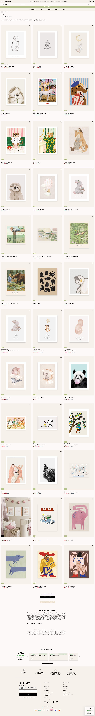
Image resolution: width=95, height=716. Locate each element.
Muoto (48, 9)
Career (45, 688)
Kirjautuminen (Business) (48, 699)
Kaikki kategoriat (32, 9)
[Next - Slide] (79, 656)
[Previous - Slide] (28, 656)
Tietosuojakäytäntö (24, 697)
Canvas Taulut (29, 4)
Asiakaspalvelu (66, 684)
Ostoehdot (65, 688)
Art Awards (46, 697)
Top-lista (12, 4)
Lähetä (27, 694)
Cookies (64, 690)
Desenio (50, 712)
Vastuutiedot (46, 686)
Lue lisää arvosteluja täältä (47, 663)
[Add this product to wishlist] (29, 26)
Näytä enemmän (47, 597)
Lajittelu (63, 9)
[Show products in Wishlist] (90, 4)
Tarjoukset (47, 4)
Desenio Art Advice (66, 682)
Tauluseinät (54, 4)
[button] (89, 711)
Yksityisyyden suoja (66, 692)
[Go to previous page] (41, 602)
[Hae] (88, 4)
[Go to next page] (54, 602)
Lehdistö (45, 684)
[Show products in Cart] (93, 4)
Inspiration (60, 4)
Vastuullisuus (46, 690)
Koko (56, 9)
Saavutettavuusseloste (48, 692)
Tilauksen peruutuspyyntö (68, 694)
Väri (41, 9)
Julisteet (23, 4)
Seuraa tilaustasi (66, 686)
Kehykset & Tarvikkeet (39, 4)
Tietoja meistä (46, 682)
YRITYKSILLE (67, 4)
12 (51, 602)
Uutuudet (17, 4)
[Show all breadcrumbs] (2, 12)
